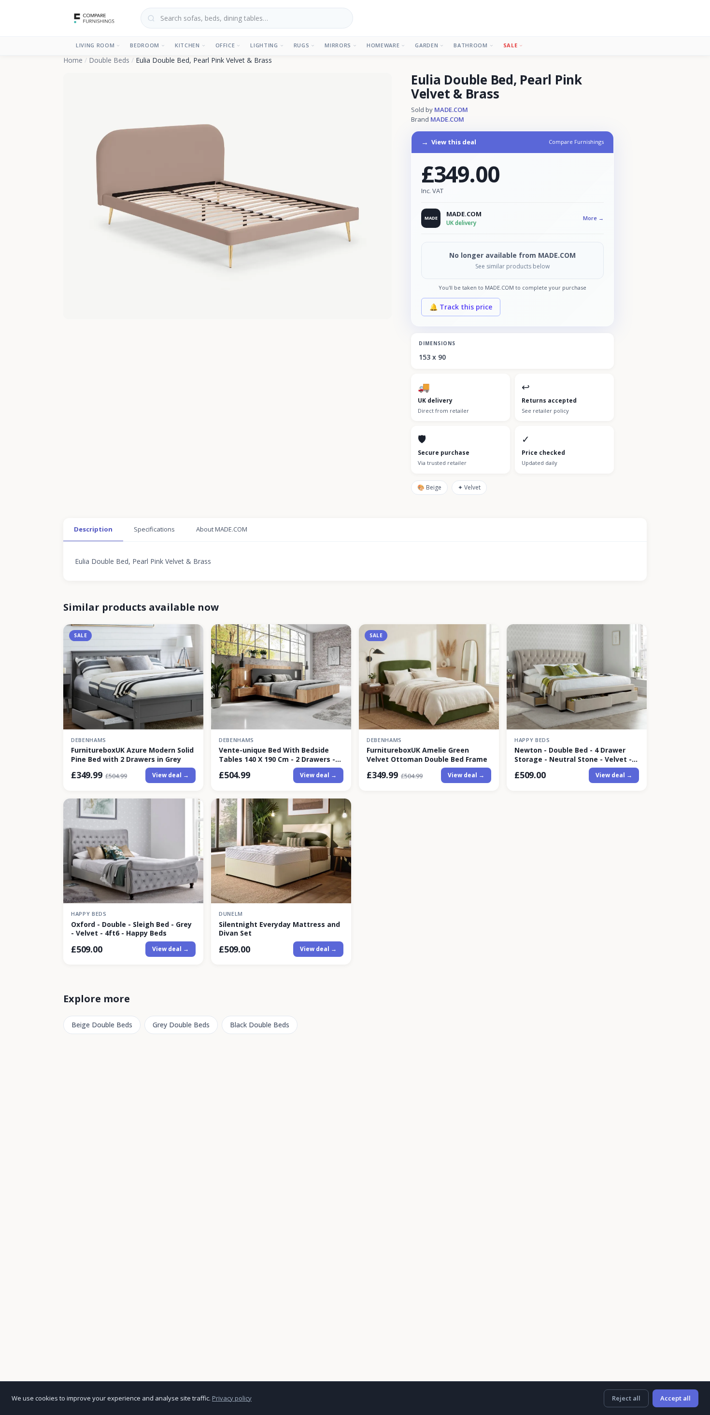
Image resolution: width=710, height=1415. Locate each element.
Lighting (264, 45)
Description (93, 529)
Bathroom (470, 45)
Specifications (154, 529)
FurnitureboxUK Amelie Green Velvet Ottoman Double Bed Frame (427, 754)
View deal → (170, 775)
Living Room (95, 45)
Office (225, 45)
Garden (426, 45)
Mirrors (338, 45)
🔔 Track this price (460, 306)
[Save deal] (190, 637)
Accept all (675, 1398)
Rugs (302, 45)
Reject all (626, 1398)
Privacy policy (232, 1398)
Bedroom (144, 45)
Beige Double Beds (101, 1024)
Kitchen (187, 45)
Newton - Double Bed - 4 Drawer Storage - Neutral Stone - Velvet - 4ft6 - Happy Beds (573, 754)
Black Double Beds (259, 1024)
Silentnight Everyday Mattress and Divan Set (279, 929)
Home (73, 60)
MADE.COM (451, 109)
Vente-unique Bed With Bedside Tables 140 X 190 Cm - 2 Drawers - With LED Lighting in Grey (277, 754)
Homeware (383, 45)
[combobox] (247, 18)
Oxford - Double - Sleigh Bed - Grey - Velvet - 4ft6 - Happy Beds (131, 929)
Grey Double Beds (181, 1024)
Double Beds (109, 60)
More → (593, 218)
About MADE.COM (221, 529)
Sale (510, 45)
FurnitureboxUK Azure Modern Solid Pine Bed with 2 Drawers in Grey (132, 754)
